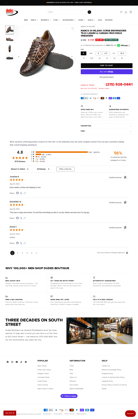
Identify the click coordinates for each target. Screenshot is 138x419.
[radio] (69, 152)
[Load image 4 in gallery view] (9, 58)
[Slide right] (72, 57)
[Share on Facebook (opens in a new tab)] (17, 193)
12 (101, 58)
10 (115, 54)
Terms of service (69, 413)
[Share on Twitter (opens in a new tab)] (21, 193)
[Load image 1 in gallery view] (9, 29)
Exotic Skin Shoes (44, 370)
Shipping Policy (107, 373)
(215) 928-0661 (119, 84)
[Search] (89, 12)
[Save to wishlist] (72, 28)
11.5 (93, 58)
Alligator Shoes (43, 373)
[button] (34, 20)
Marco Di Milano (88, 26)
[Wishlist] (121, 12)
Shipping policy (81, 413)
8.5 (92, 54)
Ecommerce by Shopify (34, 414)
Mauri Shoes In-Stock (45, 389)
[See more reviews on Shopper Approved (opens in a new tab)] (25, 193)
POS (22, 414)
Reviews (73, 381)
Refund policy (47, 413)
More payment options (107, 77)
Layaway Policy (107, 381)
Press (72, 366)
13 (108, 58)
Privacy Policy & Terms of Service (114, 385)
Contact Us (106, 366)
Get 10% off (9, 413)
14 (116, 58)
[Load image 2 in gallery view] (9, 39)
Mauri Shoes (42, 366)
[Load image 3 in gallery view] (9, 49)
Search (104, 389)
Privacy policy (58, 413)
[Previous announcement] (6, 3)
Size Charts (74, 385)
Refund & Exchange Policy (111, 370)
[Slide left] (19, 57)
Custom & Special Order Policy (113, 377)
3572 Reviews (22, 161)
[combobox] (68, 12)
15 (123, 58)
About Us (73, 377)
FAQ (71, 373)
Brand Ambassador (77, 389)
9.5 (106, 53)
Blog (71, 370)
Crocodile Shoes (44, 377)
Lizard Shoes (42, 381)
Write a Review (65, 169)
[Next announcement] (131, 3)
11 (85, 58)
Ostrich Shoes (43, 385)
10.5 (122, 53)
